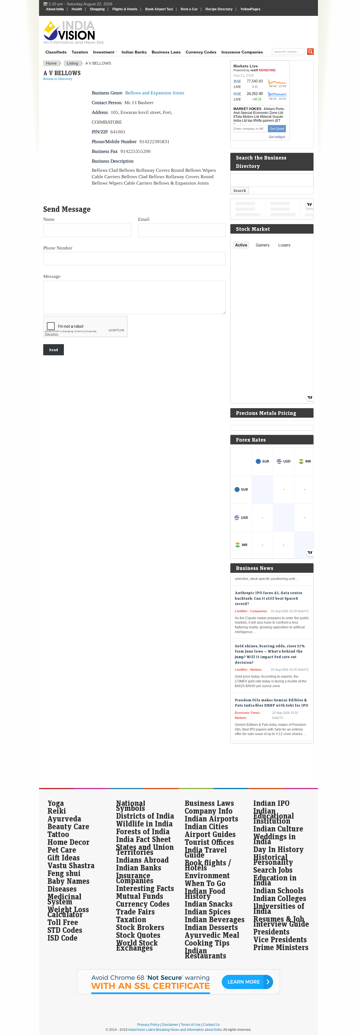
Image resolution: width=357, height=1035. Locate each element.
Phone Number (58, 248)
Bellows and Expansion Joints (154, 93)
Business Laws (166, 52)
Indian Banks (134, 52)
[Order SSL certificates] (178, 993)
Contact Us (211, 1025)
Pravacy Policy (148, 1025)
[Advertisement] (216, 31)
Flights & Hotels (125, 9)
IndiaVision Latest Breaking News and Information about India (175, 1030)
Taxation (80, 52)
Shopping (97, 9)
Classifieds (56, 52)
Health (77, 9)
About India (55, 9)
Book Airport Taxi (159, 9)
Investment (103, 52)
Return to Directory (58, 78)
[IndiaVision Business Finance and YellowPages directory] (73, 32)
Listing (72, 63)
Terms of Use (191, 1025)
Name (49, 219)
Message (52, 276)
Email (143, 219)
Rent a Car (189, 9)
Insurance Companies (242, 52)
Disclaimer (170, 1025)
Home (51, 63)
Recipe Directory (219, 9)
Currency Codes (201, 52)
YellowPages (250, 9)
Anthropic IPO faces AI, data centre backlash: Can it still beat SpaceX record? (268, 589)
